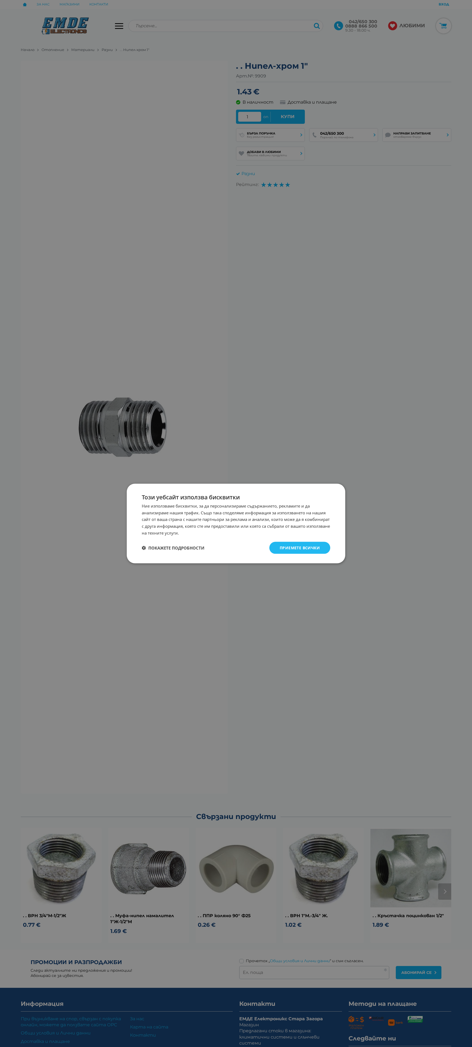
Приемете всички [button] (300, 547)
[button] (173, 548)
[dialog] (236, 523)
